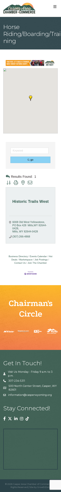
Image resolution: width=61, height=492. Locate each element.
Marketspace (26, 259)
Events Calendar (38, 256)
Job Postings (41, 259)
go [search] (31, 159)
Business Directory (18, 256)
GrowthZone (44, 487)
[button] (31, 98)
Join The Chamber (37, 263)
